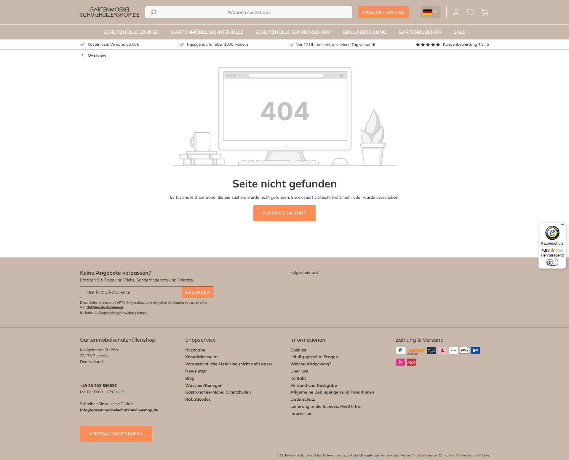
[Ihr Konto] (456, 12)
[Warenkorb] (485, 12)
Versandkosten (369, 455)
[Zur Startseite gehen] (109, 12)
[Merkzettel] (470, 12)
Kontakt (298, 378)
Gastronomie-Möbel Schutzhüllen (218, 392)
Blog (189, 378)
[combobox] (248, 12)
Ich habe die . (114, 313)
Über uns (299, 371)
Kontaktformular (201, 356)
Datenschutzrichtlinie (190, 302)
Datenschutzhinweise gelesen (123, 313)
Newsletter (196, 371)
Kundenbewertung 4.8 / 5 (466, 44)
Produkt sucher (384, 12)
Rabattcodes (198, 399)
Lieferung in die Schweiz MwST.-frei (326, 406)
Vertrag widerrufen (116, 434)
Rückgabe (195, 350)
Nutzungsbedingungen (105, 307)
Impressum (301, 413)
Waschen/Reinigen (203, 385)
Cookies (298, 350)
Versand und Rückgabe (313, 385)
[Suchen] (153, 12)
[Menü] (562, 226)
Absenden (197, 292)
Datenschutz (302, 399)
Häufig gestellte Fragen (314, 356)
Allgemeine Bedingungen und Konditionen (332, 392)
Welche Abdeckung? (310, 364)
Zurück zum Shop (284, 213)
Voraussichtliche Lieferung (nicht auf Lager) (228, 364)
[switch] (552, 262)
